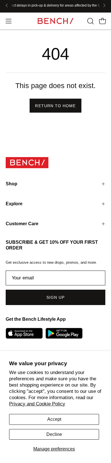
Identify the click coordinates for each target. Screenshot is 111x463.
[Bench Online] (55, 21)
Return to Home (55, 105)
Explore (14, 203)
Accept (54, 419)
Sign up (55, 297)
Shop (11, 183)
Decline (54, 434)
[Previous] (6, 5)
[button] (90, 21)
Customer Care (22, 223)
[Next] (104, 5)
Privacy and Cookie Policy (37, 404)
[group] (55, 5)
